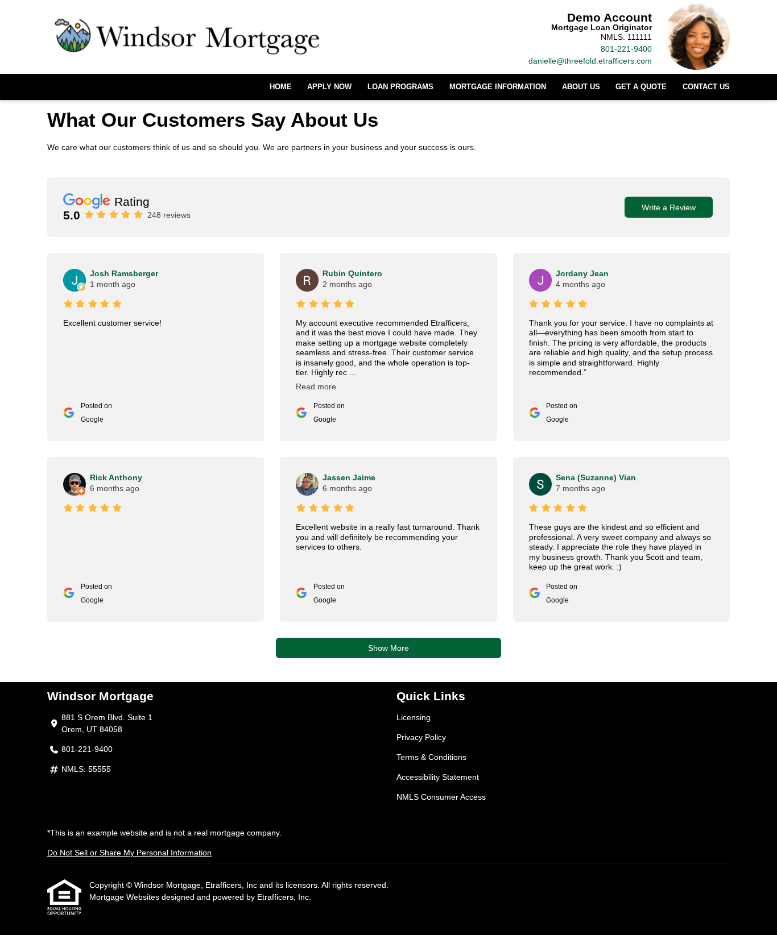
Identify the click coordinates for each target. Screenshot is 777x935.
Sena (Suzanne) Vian (596, 477)
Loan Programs (400, 87)
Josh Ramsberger (124, 273)
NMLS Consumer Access (441, 796)
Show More (388, 648)
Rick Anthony (116, 477)
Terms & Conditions (431, 757)
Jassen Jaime (349, 477)
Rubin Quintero (352, 273)
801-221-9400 (626, 48)
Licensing (413, 717)
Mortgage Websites (125, 896)
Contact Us (706, 87)
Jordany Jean (582, 273)
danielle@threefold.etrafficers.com (590, 60)
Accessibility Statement (437, 777)
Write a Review (669, 207)
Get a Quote (641, 87)
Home (281, 87)
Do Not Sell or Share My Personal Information (129, 852)
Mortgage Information (497, 87)
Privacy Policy (421, 737)
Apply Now (329, 87)
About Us (581, 87)
